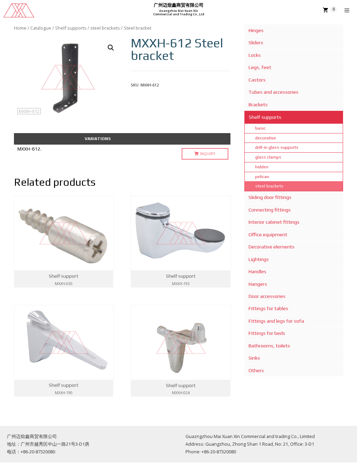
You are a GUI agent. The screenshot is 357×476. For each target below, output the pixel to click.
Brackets (258, 104)
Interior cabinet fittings (274, 222)
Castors (257, 80)
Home (20, 28)
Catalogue (40, 28)
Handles (257, 271)
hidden (261, 166)
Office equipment (268, 234)
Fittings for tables (268, 308)
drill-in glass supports (276, 147)
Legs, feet (260, 67)
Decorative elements (272, 246)
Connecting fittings (270, 210)
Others (256, 370)
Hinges (256, 30)
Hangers (258, 284)
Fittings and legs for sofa (276, 321)
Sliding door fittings (270, 197)
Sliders (256, 42)
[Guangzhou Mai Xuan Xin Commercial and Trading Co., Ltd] (18, 10)
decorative (265, 137)
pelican (262, 176)
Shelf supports (70, 28)
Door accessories (267, 296)
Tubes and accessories (273, 92)
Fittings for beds (267, 333)
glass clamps (268, 157)
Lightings (259, 259)
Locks (255, 55)
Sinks (254, 358)
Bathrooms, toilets (269, 345)
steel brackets (105, 28)
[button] (111, 47)
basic (260, 128)
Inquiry (207, 153)
